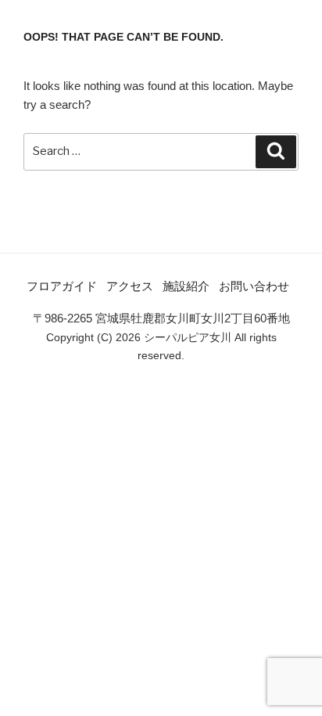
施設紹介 (186, 286)
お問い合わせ (254, 286)
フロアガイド (62, 286)
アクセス (129, 286)
